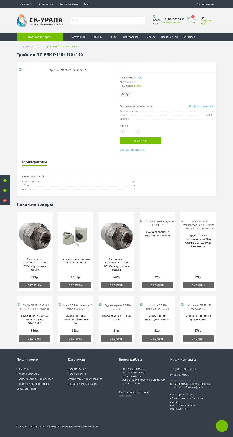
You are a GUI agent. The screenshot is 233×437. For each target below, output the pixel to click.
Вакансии (189, 36)
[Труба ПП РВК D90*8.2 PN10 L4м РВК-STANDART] (35, 306)
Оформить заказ (206, 22)
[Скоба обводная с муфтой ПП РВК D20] (157, 222)
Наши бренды (169, 36)
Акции (113, 36)
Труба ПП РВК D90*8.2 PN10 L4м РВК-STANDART (34, 319)
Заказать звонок (171, 22)
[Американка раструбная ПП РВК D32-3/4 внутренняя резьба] (116, 236)
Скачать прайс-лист (133, 150)
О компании (24, 368)
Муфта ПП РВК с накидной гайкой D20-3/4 (76, 319)
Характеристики (34, 162)
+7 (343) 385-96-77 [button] (183, 369)
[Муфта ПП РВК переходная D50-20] (157, 306)
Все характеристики (201, 106)
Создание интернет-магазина (72, 426)
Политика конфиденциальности (35, 378)
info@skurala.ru (180, 374)
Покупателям (131, 36)
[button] (46, 4)
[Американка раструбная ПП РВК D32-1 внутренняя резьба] (35, 236)
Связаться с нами (27, 388)
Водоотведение (77, 368)
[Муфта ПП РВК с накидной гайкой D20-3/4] (76, 306)
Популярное (78, 36)
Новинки (97, 36)
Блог (86, 3)
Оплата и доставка (69, 3)
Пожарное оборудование (82, 383)
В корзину (140, 140)
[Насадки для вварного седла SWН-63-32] (76, 236)
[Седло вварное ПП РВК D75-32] (116, 306)
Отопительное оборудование (85, 378)
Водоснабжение (31, 46)
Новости (150, 36)
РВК (139, 77)
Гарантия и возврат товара (33, 383)
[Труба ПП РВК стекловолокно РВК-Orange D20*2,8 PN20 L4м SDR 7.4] (198, 224)
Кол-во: (124, 125)
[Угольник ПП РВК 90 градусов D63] (198, 306)
